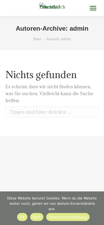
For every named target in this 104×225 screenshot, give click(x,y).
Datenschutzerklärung (68, 217)
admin (79, 28)
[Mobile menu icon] (93, 8)
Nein (37, 217)
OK (22, 217)
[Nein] (97, 208)
